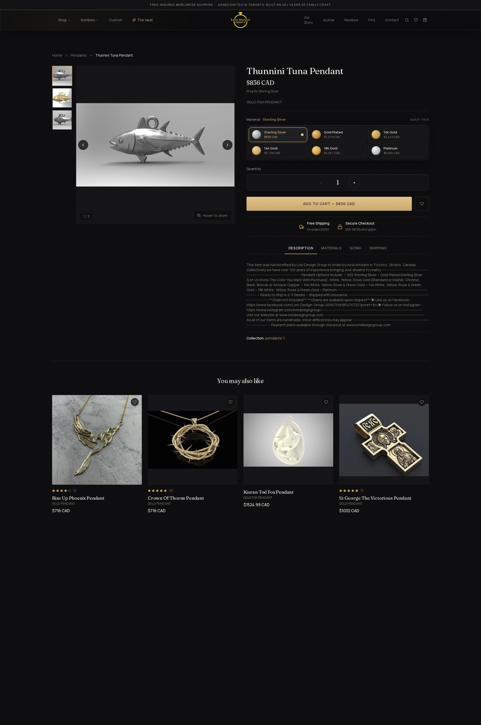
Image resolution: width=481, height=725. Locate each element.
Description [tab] (301, 248)
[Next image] (227, 145)
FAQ (372, 20)
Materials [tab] (331, 248)
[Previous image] (83, 145)
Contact (392, 20)
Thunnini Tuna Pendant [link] (114, 55)
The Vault (145, 20)
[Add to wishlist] (422, 204)
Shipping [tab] (378, 248)
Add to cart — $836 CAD (329, 203)
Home (57, 55)
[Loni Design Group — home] (240, 20)
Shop (62, 20)
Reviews (351, 20)
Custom (115, 20)
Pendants (79, 55)
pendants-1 (275, 338)
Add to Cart (91, 478)
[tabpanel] (338, 298)
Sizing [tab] (356, 248)
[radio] (278, 134)
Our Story (308, 20)
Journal (328, 20)
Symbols (88, 20)
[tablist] (338, 248)
